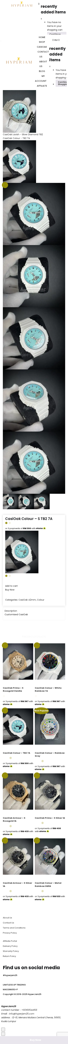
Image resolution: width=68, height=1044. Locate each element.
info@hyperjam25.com (21, 1013)
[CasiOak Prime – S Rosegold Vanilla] (18, 661)
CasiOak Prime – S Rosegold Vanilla (13, 689)
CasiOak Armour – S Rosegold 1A (14, 819)
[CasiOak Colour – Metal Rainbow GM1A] (50, 856)
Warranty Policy (11, 951)
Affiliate (42, 85)
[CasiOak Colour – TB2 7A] (18, 726)
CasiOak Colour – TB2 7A (16, 752)
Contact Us (8, 922)
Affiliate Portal (10, 941)
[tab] (34, 611)
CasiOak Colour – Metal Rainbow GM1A (48, 884)
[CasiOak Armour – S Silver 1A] (18, 856)
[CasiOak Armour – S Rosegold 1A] (18, 791)
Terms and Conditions (14, 927)
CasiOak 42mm (27, 599)
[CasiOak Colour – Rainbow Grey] (50, 726)
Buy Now (35, 1040)
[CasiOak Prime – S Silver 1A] (50, 791)
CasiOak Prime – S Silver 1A (50, 817)
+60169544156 (29, 1009)
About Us (7, 917)
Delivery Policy (10, 946)
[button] (39, 4)
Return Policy (9, 956)
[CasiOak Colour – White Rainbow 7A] (50, 661)
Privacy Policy (10, 932)
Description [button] (11, 610)
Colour (40, 599)
